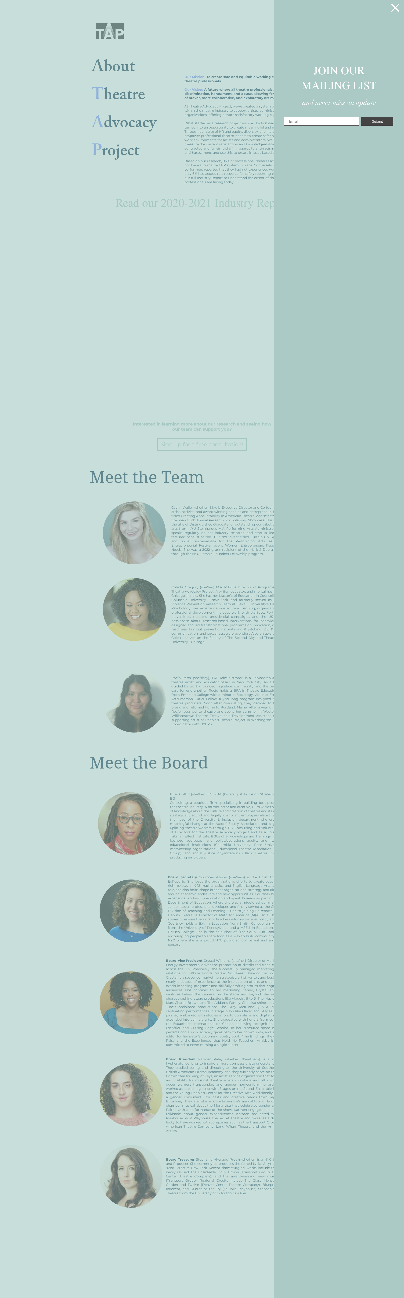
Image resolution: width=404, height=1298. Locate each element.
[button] (395, 8)
